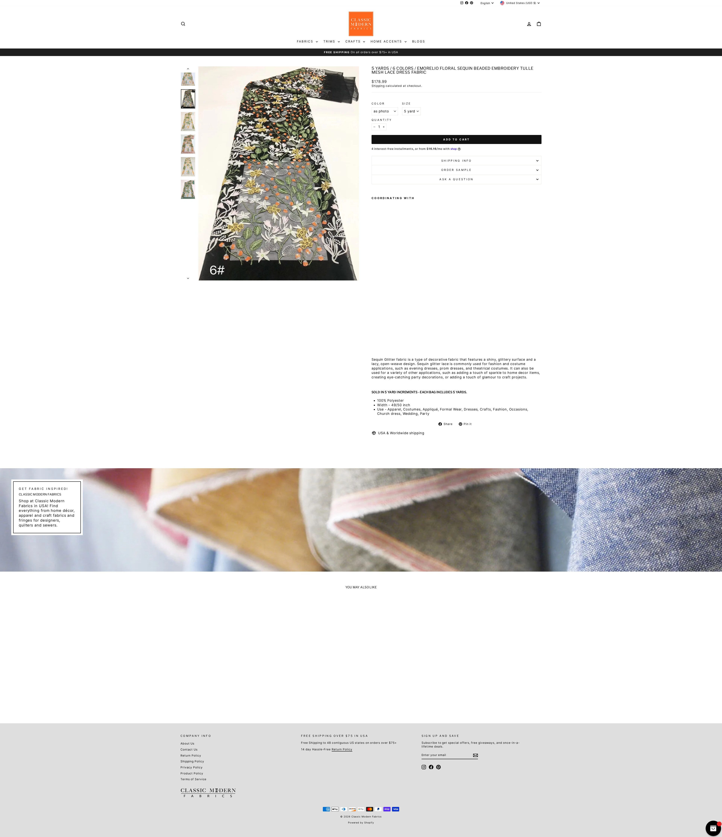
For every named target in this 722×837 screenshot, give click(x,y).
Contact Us (189, 749)
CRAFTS (353, 41)
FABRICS (306, 41)
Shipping (378, 86)
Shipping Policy (192, 761)
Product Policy (191, 773)
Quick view (224, 681)
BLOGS (418, 41)
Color (378, 103)
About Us (187, 743)
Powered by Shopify (361, 822)
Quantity (382, 119)
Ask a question (456, 179)
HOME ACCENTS (387, 41)
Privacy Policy (191, 767)
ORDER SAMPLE (456, 169)
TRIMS (330, 41)
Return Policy (190, 755)
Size (406, 103)
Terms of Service (193, 779)
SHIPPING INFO (456, 160)
